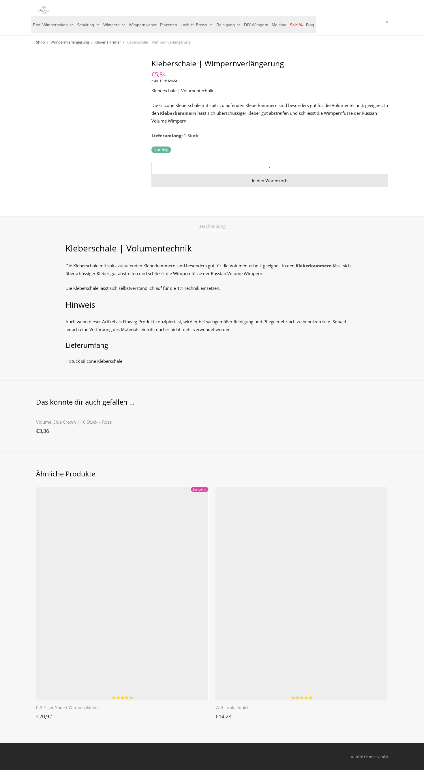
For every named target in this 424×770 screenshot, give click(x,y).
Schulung (85, 24)
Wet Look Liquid (231, 707)
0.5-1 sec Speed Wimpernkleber (67, 707)
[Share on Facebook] (153, 197)
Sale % (296, 24)
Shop (40, 42)
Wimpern (111, 24)
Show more (43, 429)
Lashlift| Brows (194, 24)
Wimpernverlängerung (69, 42)
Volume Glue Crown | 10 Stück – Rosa (74, 422)
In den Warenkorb (270, 180)
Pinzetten (168, 24)
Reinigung (225, 24)
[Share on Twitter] (162, 197)
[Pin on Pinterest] (170, 197)
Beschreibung (212, 226)
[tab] (212, 226)
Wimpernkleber (143, 24)
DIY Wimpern (256, 24)
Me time (279, 24)
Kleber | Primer (108, 42)
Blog (310, 24)
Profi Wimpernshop (50, 24)
